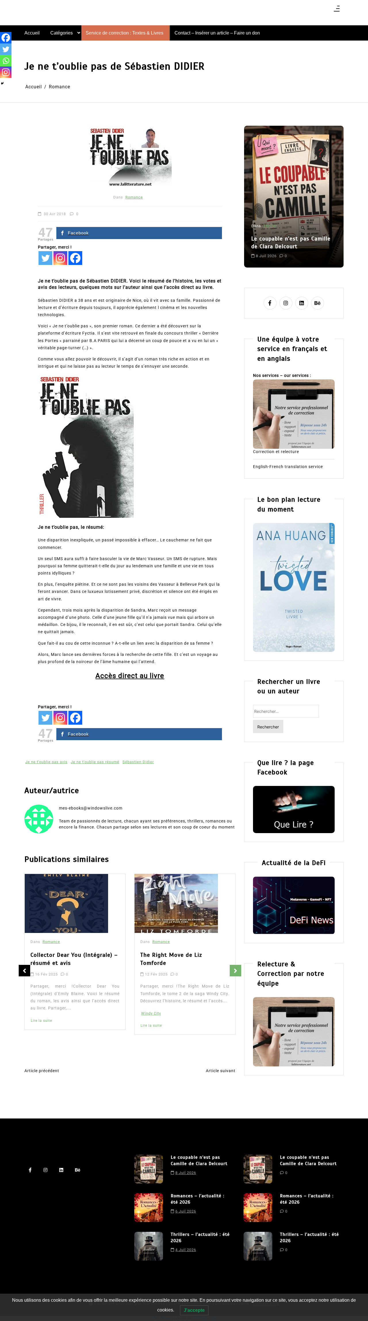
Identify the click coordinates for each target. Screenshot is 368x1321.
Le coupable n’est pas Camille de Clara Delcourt (199, 1160)
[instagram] (285, 303)
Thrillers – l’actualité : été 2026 (200, 1238)
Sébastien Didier (138, 762)
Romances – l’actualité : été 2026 (289, 228)
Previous (24, 970)
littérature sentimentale (274, 251)
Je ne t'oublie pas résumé (95, 762)
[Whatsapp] (6, 60)
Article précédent (41, 1070)
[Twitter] (45, 258)
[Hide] (2, 83)
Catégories (61, 32)
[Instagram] (60, 258)
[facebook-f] (270, 303)
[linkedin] (301, 303)
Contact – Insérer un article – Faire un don (217, 32)
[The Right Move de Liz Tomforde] (66, 903)
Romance (134, 197)
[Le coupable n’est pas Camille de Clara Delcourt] (148, 1169)
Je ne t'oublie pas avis (46, 762)
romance (308, 251)
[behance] (317, 303)
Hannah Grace (154, 1022)
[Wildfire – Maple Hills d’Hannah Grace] (178, 904)
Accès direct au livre (129, 676)
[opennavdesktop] (337, 10)
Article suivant (220, 1070)
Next (235, 970)
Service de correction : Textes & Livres (124, 32)
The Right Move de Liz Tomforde (61, 959)
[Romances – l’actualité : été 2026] (148, 1207)
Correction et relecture (276, 451)
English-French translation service (288, 466)
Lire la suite (41, 1026)
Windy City (41, 1013)
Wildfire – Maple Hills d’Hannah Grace (183, 961)
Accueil (32, 32)
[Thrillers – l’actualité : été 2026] (148, 1246)
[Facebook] (75, 258)
